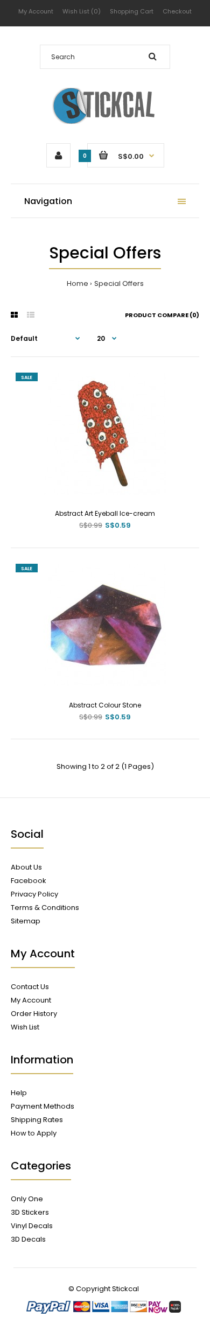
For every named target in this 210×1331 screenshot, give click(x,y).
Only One (27, 1199)
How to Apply (34, 1133)
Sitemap (25, 921)
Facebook (28, 880)
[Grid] (14, 315)
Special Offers (119, 283)
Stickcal (125, 1289)
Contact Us (30, 987)
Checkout (177, 11)
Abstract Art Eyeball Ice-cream (105, 513)
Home (77, 283)
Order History (34, 1013)
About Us (26, 867)
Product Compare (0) (162, 315)
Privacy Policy (34, 894)
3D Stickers (30, 1212)
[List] (30, 315)
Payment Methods (42, 1106)
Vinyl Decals (32, 1226)
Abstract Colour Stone (105, 705)
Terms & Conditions (45, 907)
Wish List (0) (81, 11)
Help (19, 1093)
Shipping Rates (37, 1120)
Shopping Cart (131, 11)
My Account (35, 11)
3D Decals (28, 1239)
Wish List (25, 1027)
